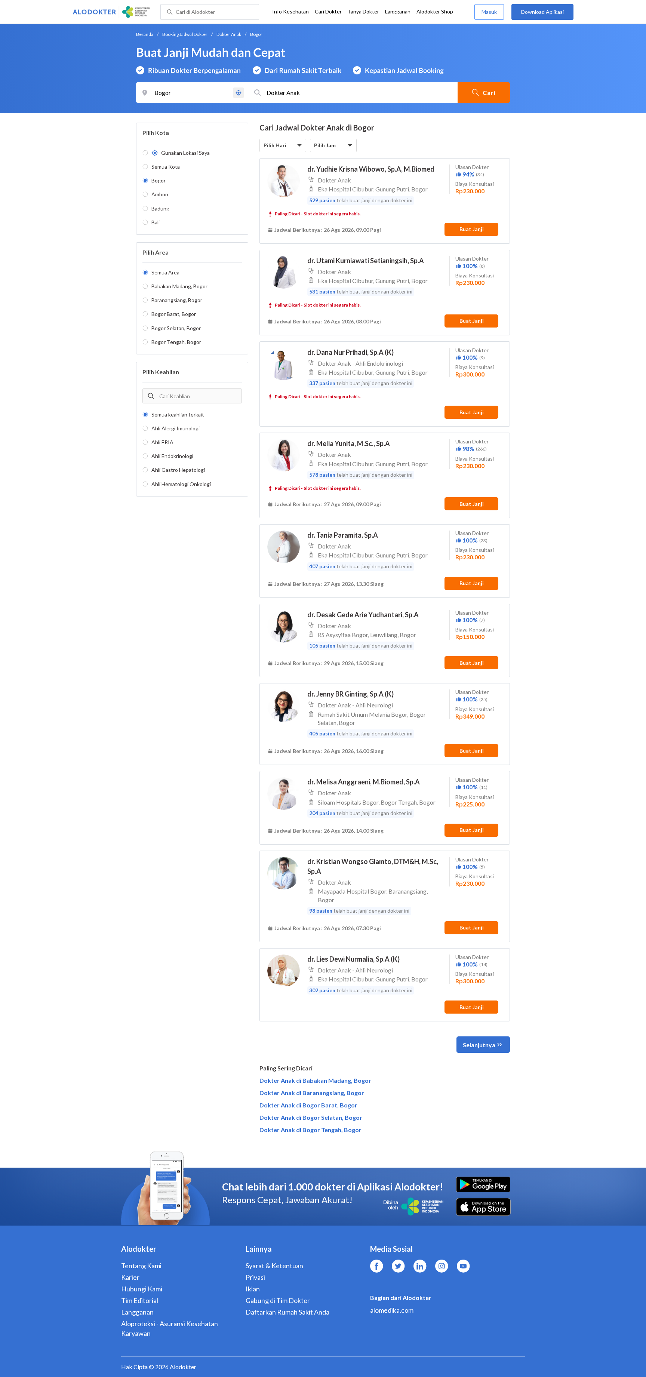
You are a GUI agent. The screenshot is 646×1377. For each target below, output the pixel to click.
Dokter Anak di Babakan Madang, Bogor (315, 1080)
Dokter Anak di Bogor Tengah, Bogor (310, 1129)
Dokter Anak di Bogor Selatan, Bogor (310, 1117)
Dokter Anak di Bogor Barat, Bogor (308, 1105)
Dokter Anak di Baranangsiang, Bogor (311, 1092)
